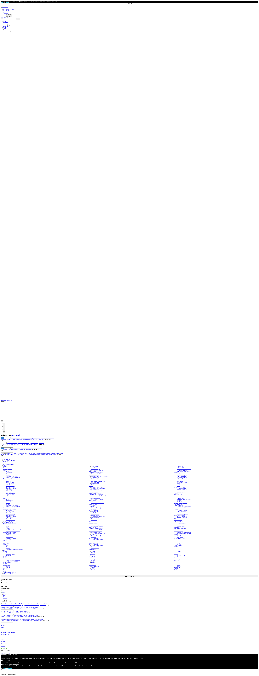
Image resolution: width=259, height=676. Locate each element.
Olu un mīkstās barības (11, 546)
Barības (7, 526)
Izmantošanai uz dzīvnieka (97, 470)
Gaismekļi (8, 566)
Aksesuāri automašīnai (181, 488)
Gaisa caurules (9, 552)
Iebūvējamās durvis (178, 494)
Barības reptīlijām (7, 569)
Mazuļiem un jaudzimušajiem (9, 478)
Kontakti (5, 598)
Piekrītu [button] (7, 2)
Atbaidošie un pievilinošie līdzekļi (98, 495)
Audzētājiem (3, 630)
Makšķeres (179, 500)
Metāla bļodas (94, 484)
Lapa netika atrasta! (8, 400)
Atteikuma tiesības (4, 643)
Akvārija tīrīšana (9, 558)
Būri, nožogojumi (178, 504)
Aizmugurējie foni (95, 558)
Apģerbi (178, 473)
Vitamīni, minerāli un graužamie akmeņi (14, 529)
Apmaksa (3, 641)
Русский (9, 16)
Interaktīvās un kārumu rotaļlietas (98, 488)
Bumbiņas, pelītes (180, 498)
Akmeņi (93, 560)
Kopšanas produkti (178, 567)
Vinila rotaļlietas (94, 492)
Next (2, 421)
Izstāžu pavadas (180, 478)
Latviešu (6, 13)
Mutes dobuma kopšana (11, 488)
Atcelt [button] (2, 2)
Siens (7, 527)
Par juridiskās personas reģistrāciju (8, 632)
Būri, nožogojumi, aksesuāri (180, 528)
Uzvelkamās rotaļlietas (181, 501)
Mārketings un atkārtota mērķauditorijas (10, 664)
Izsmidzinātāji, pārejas (10, 554)
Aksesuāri (93, 509)
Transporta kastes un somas (180, 538)
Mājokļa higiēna (92, 471)
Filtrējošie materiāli (181, 555)
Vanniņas (179, 544)
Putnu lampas (91, 541)
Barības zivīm (92, 556)
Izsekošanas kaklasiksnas (8, 467)
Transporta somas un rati (182, 490)
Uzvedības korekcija (178, 505)
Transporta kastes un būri (182, 489)
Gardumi (8, 475)
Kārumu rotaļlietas (95, 511)
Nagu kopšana (9, 518)
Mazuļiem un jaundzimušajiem (9, 507)
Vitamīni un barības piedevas (12, 476)
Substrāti (178, 566)
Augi (92, 561)
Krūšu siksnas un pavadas (182, 514)
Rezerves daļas (177, 558)
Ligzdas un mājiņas (178, 545)
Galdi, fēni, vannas (10, 483)
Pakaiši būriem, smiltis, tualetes (95, 531)
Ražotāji (5, 594)
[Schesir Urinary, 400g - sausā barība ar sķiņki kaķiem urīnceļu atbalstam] (26, 448)
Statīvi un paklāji (95, 480)
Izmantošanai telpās (95, 469)
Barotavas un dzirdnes (96, 546)
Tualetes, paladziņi (10, 494)
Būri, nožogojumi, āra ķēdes (95, 493)
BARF (7, 471)
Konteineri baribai (180, 526)
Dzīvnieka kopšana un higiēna (9, 480)
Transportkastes (6, 541)
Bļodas (178, 524)
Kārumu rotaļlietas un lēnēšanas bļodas (99, 476)
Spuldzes (8, 567)
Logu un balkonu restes (179, 521)
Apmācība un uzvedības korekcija (96, 494)
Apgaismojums (92, 554)
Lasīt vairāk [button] (54, 1)
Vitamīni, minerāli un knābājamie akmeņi (14, 549)
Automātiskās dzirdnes (181, 523)
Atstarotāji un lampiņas (182, 475)
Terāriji (175, 569)
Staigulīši (8, 484)
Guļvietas (176, 493)
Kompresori (8, 555)
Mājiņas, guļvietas (178, 529)
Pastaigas (176, 472)
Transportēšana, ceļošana (179, 487)
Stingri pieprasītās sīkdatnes (8, 657)
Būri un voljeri (180, 541)
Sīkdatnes (3, 646)
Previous (3, 401)
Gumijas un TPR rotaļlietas (97, 487)
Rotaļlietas (91, 486)
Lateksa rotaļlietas (95, 489)
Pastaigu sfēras (180, 537)
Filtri (178, 556)
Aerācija (5, 551)
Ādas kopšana (9, 481)
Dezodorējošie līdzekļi (96, 507)
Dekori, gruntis (92, 557)
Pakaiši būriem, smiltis (93, 543)
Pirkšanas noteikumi (5, 634)
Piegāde (5, 596)
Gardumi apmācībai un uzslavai (183, 471)
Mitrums (176, 568)
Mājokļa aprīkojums (7, 469)
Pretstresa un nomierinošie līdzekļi (13, 477)
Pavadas (178, 483)
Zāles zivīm (176, 560)
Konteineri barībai (95, 478)
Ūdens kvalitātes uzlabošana (12, 561)
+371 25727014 (6, 10)
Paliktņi (93, 552)
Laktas (178, 543)
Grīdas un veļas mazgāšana (97, 472)
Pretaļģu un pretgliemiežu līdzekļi (13, 560)
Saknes (178, 552)
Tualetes (93, 505)
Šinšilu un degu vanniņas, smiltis (98, 533)
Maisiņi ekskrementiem (11, 495)
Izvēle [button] (4, 2)
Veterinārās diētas (9, 500)
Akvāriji (93, 551)
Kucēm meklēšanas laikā (182, 470)
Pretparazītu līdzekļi (93, 467)
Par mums (3, 625)
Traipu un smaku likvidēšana (97, 473)
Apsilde (90, 555)
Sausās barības (9, 472)
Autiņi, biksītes (94, 466)
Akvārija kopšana (7, 557)
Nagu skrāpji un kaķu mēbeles (180, 503)
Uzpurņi (178, 486)
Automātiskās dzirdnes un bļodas (98, 481)
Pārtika (4, 470)
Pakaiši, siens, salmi (95, 532)
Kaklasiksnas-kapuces (10, 493)
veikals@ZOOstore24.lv (8, 9)
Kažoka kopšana (9, 490)
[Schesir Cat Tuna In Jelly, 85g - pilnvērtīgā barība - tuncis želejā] (15, 611)
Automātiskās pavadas (181, 476)
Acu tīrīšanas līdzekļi (10, 486)
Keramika (179, 551)
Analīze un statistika (6, 660)
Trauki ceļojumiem (95, 477)
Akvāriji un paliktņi (7, 562)
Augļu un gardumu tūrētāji (97, 539)
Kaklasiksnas (179, 480)
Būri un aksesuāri (92, 549)
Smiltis (92, 506)
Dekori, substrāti (92, 565)
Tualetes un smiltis (93, 504)
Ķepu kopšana (9, 489)
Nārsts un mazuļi (177, 557)
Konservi (8, 473)
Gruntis (93, 562)
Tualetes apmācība (181, 467)
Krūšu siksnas (180, 481)
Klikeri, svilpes (180, 466)
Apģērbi (5, 466)
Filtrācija (176, 554)
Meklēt (2, 18)
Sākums (2, 400)
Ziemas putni (6, 543)
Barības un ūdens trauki (94, 475)
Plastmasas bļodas (95, 483)
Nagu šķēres (8, 492)
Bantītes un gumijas (10, 482)
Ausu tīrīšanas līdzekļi (10, 487)
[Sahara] (3, 590)
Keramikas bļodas (95, 482)
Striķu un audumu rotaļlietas (97, 490)
